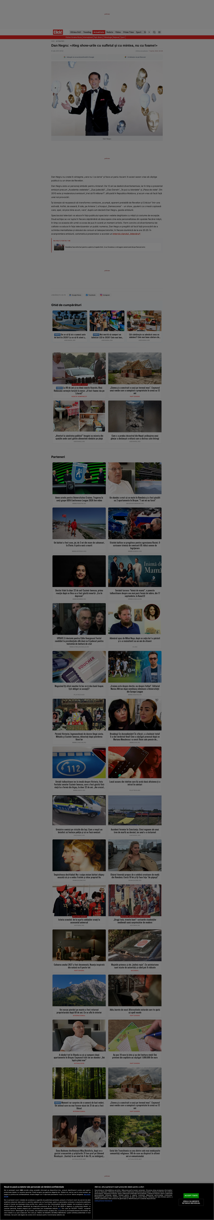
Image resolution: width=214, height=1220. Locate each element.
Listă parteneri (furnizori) (103, 1201)
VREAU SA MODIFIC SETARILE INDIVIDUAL (191, 1202)
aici (59, 1208)
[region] (107, 1201)
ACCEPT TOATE (191, 1196)
